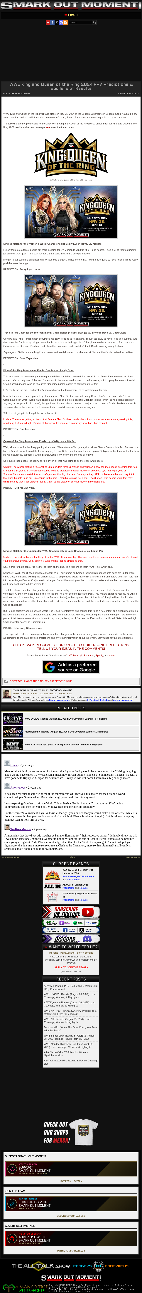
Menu (73, 15)
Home (71, 857)
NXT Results (73, 879)
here (47, 127)
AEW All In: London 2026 (75, 885)
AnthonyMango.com (123, 700)
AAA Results (69, 876)
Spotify (99, 655)
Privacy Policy (55, 1289)
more (111, 655)
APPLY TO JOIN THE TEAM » (71, 967)
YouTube (71, 655)
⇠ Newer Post (11, 858)
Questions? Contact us (71, 971)
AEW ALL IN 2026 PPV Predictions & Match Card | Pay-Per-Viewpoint (70, 987)
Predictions (68, 888)
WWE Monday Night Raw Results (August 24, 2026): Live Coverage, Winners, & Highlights (68, 1046)
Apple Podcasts (85, 655)
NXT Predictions (85, 876)
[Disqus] (71, 805)
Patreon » (65, 1181)
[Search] (94, 22)
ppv (47, 681)
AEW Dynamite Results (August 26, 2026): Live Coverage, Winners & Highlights (69, 1004)
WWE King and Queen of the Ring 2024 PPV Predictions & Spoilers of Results (71, 87)
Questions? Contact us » (71, 1216)
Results (84, 888)
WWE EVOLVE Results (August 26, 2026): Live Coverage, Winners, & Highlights (69, 996)
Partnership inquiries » (71, 1250)
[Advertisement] (71, 53)
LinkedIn (104, 700)
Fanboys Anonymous (59, 700)
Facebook (94, 700)
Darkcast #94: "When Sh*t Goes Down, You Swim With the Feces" (70, 1029)
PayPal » (78, 1181)
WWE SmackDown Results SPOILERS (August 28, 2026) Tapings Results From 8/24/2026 (69, 1037)
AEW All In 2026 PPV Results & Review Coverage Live (71, 1062)
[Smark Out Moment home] (71, 5)
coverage (16, 681)
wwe (69, 681)
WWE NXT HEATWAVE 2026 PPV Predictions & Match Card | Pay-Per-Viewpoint (70, 1012)
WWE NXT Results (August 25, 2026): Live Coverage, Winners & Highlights (67, 1021)
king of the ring (33, 681)
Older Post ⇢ (131, 858)
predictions (57, 681)
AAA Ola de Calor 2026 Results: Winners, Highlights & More (66, 1054)
